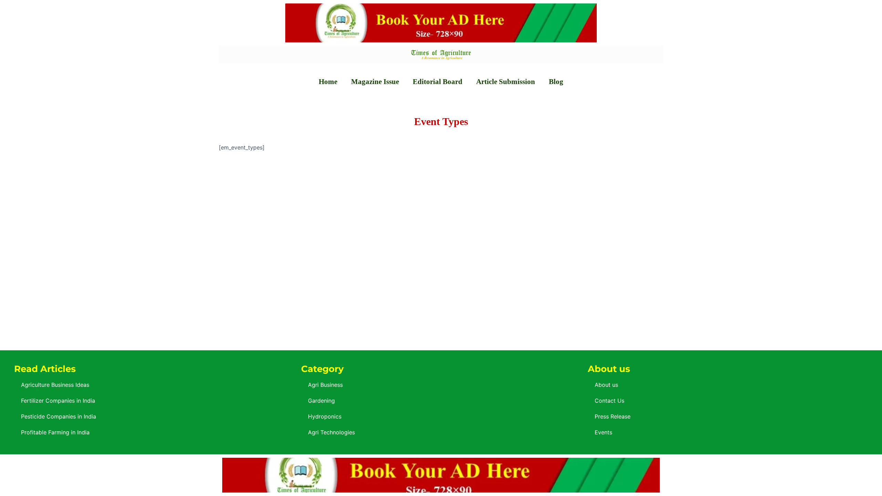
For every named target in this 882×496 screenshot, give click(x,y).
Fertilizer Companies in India (58, 400)
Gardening (321, 400)
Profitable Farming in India (55, 432)
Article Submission (505, 82)
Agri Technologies (331, 432)
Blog (556, 82)
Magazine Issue (375, 82)
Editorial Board (437, 82)
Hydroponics (324, 416)
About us (606, 384)
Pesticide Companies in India (58, 416)
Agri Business (325, 384)
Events (603, 432)
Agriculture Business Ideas (55, 384)
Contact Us (609, 400)
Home (328, 82)
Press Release (612, 416)
